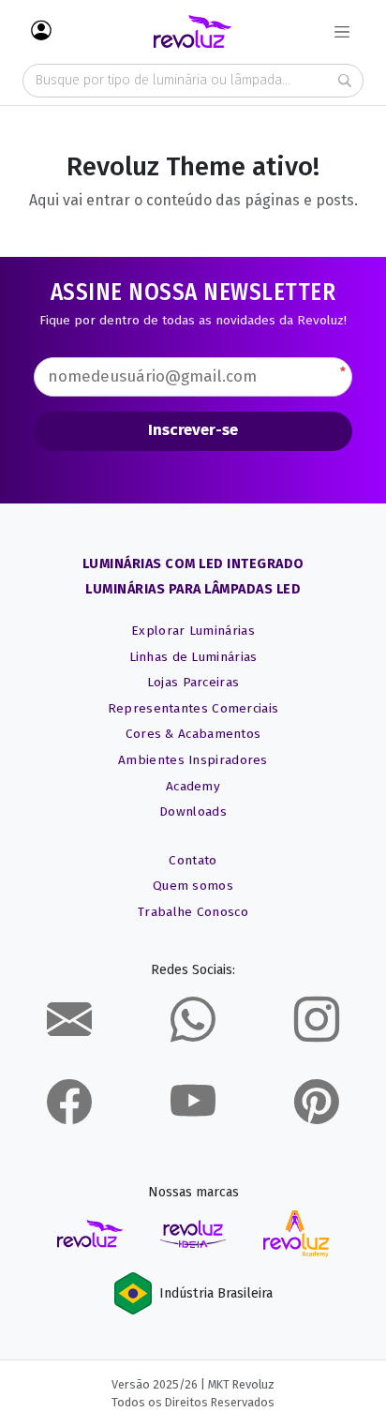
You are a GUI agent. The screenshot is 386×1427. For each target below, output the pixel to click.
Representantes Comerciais (193, 708)
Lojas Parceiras (193, 682)
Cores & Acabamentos (193, 734)
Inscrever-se (193, 430)
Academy (193, 786)
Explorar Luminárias (193, 630)
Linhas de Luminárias (193, 657)
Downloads (193, 811)
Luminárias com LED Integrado (193, 564)
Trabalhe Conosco (193, 912)
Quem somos (193, 886)
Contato (192, 860)
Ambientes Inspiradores (193, 760)
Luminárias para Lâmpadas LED (193, 589)
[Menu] (342, 32)
